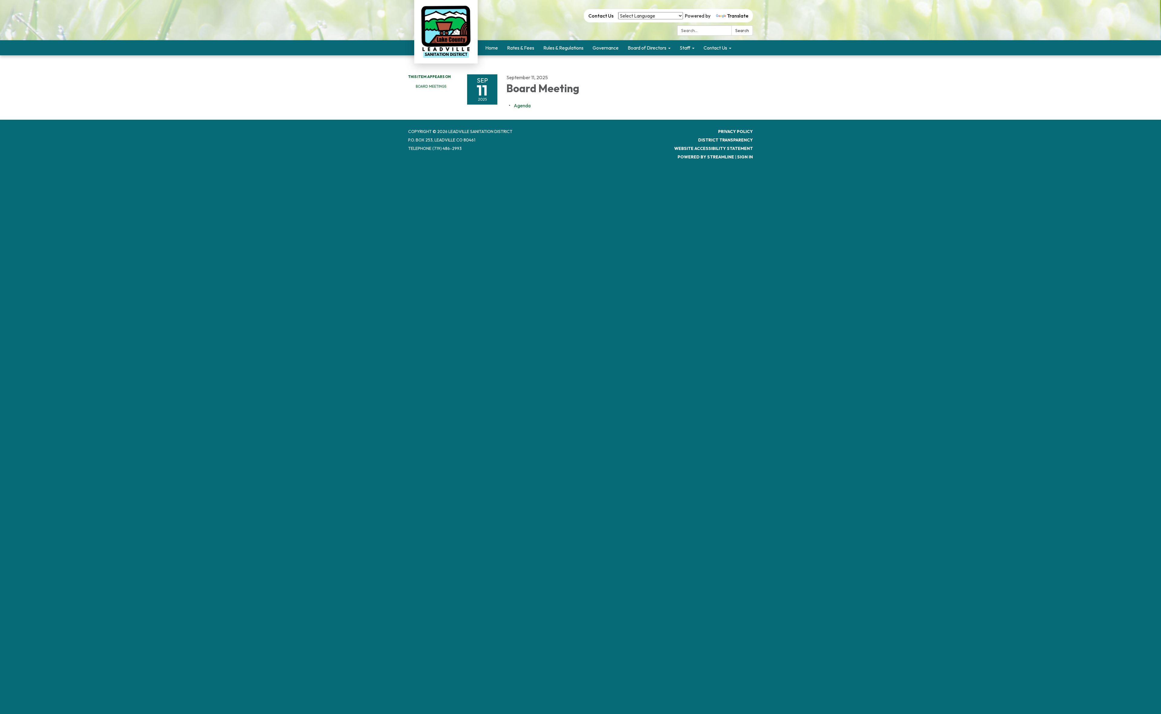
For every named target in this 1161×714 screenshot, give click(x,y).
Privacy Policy (735, 131)
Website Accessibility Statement (713, 148)
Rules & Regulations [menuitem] (563, 48)
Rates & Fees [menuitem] (520, 48)
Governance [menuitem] (606, 48)
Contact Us (600, 16)
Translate (737, 16)
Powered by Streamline (706, 157)
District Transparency (725, 140)
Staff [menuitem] (685, 48)
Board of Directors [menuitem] (647, 48)
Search (742, 30)
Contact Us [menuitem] (715, 48)
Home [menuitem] (491, 48)
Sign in (745, 157)
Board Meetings (431, 86)
